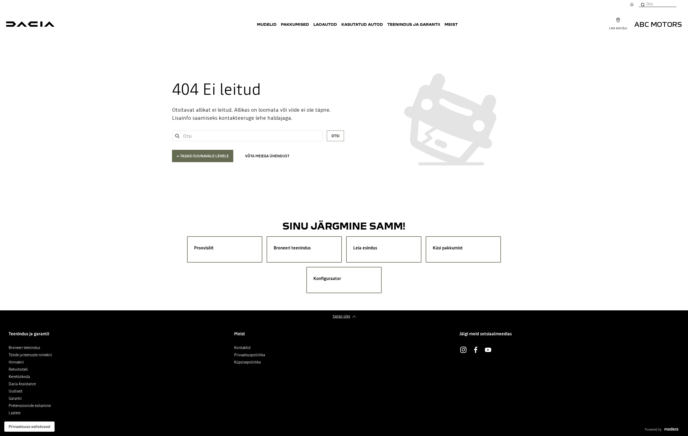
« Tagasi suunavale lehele (203, 156)
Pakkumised (295, 24)
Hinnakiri (16, 362)
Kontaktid (242, 348)
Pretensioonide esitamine (30, 406)
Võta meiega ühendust (267, 156)
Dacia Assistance (22, 384)
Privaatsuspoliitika (249, 355)
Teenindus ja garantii (413, 24)
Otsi (335, 136)
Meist (451, 24)
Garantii (15, 399)
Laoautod (325, 24)
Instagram (463, 350)
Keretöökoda (19, 377)
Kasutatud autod (362, 24)
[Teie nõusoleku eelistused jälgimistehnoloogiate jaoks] (29, 427)
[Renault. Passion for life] (30, 24)
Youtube (488, 350)
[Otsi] (642, 4)
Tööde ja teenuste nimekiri (30, 355)
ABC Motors (658, 24)
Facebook (476, 350)
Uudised (15, 391)
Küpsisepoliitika (247, 362)
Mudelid (267, 24)
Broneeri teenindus (24, 348)
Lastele (14, 413)
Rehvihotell (18, 370)
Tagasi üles (341, 316)
